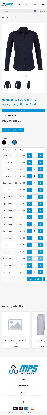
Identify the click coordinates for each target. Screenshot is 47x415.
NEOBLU (24, 110)
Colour (4, 138)
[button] (23, 379)
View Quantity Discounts (13, 130)
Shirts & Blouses (14, 17)
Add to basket (35, 279)
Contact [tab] (23, 392)
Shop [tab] (23, 379)
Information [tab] (23, 386)
